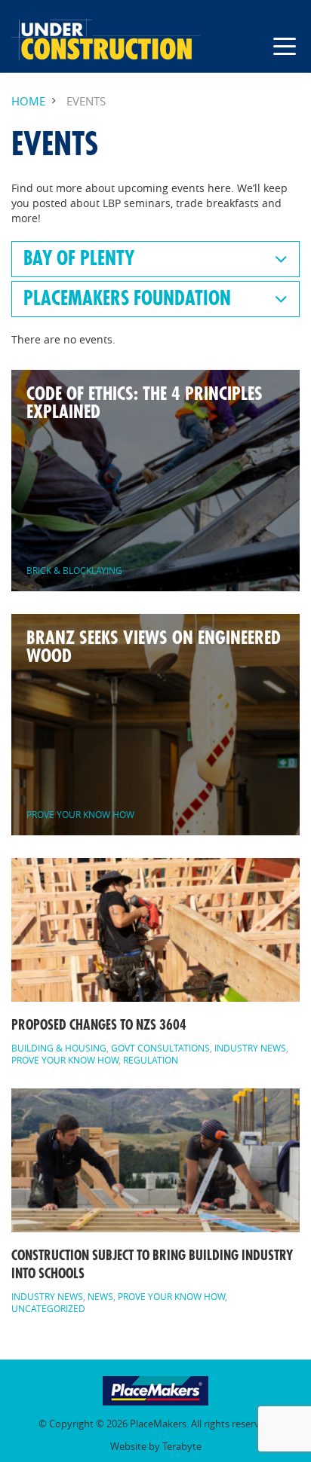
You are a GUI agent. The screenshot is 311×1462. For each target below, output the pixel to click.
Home (28, 101)
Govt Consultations (160, 1048)
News (100, 1296)
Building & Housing (58, 1048)
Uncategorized (48, 1308)
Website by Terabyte (156, 1446)
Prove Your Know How (65, 1060)
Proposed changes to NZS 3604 (98, 1025)
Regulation (150, 1060)
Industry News (250, 1048)
